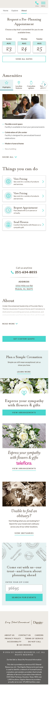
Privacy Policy (13, 638)
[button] (42, 4)
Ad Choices (25, 645)
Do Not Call (34, 642)
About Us (9, 635)
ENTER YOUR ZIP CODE (17, 582)
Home (5, 10)
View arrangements (24, 468)
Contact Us (25, 635)
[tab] (6, 85)
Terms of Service (34, 638)
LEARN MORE (24, 372)
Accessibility (14, 642)
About (24, 10)
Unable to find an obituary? (24, 513)
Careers (39, 635)
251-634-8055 (26, 272)
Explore (15, 10)
